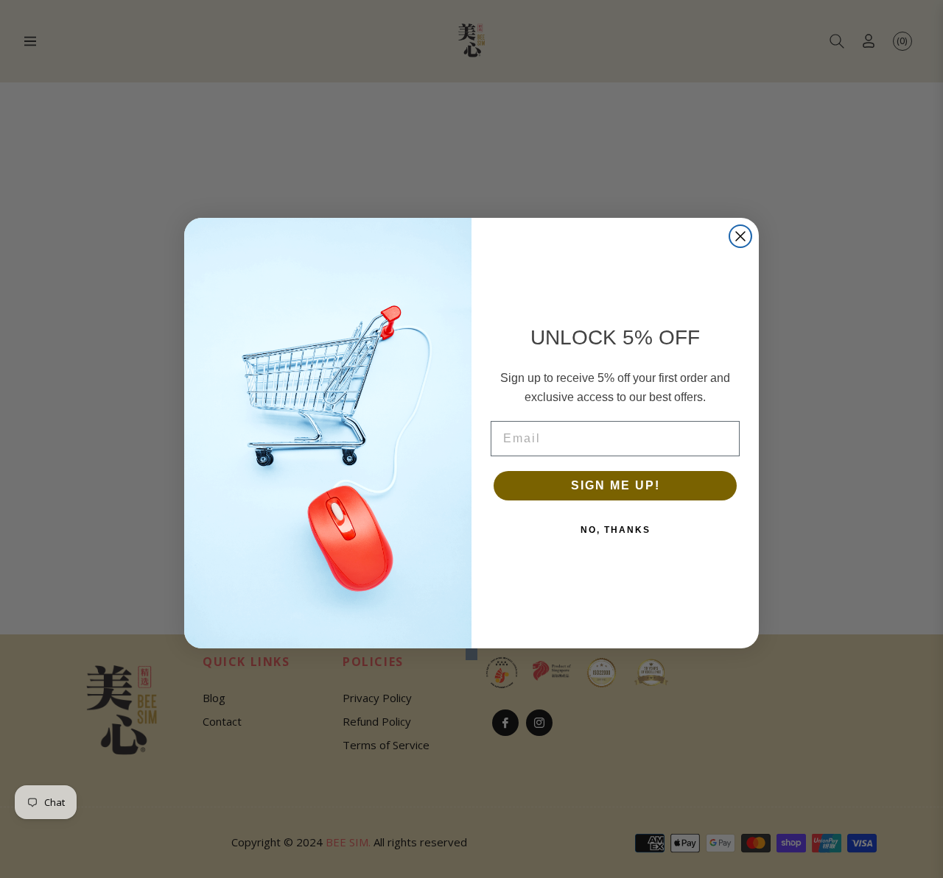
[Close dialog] (740, 236)
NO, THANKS (616, 530)
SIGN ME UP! (615, 485)
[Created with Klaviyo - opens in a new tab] (471, 654)
